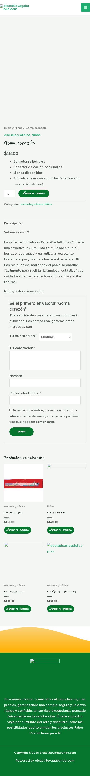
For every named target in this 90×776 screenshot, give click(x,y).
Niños (18, 128)
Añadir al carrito (34, 193)
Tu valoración (22, 348)
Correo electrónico (25, 393)
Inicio (8, 128)
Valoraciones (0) (16, 232)
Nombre (16, 376)
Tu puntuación (23, 336)
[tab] (45, 223)
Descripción (13, 223)
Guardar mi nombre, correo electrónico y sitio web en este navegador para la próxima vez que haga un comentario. (44, 415)
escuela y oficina (17, 135)
